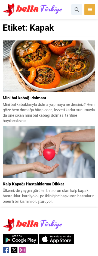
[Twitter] (14, 250)
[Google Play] (20, 241)
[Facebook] (6, 250)
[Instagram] (22, 250)
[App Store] (56, 241)
